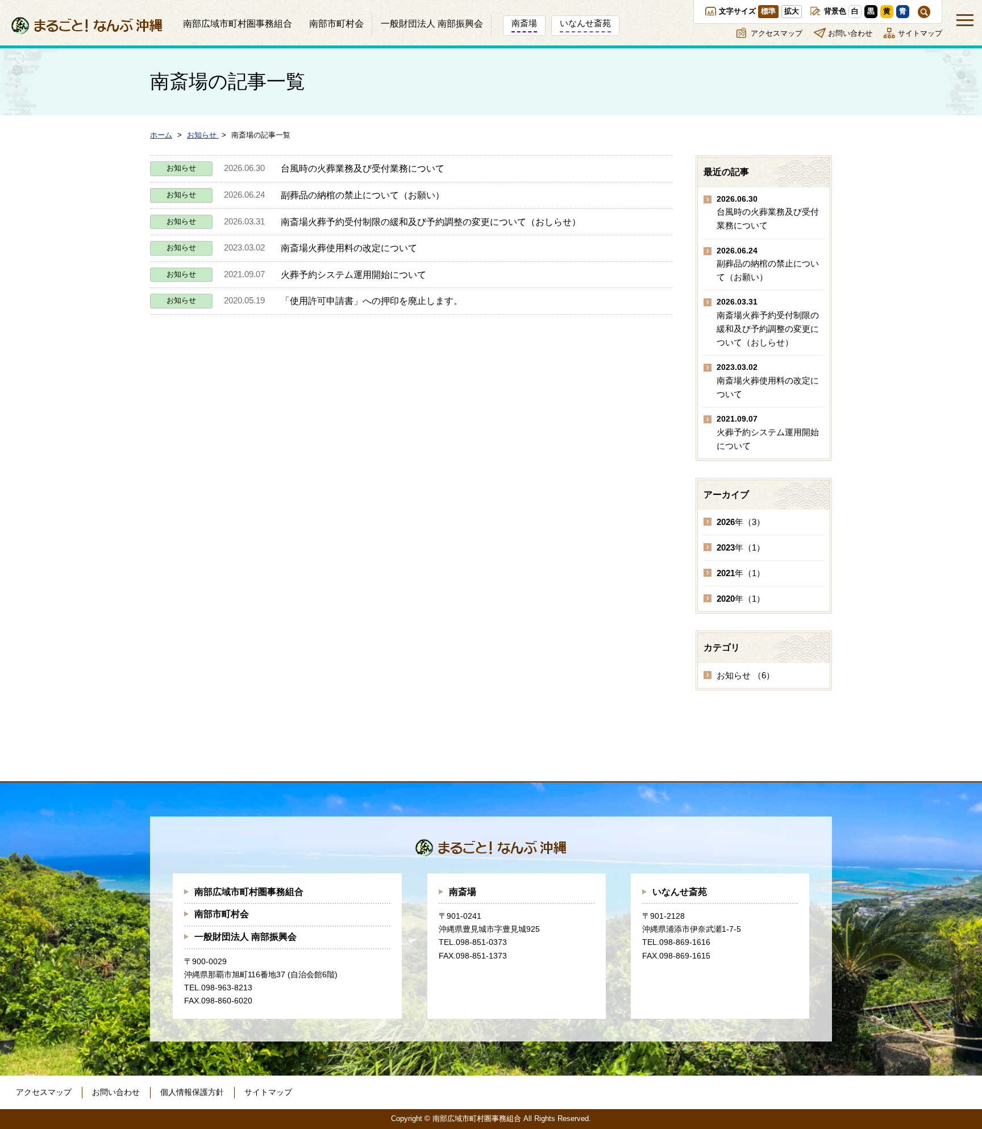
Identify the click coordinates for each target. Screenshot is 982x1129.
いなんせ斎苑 (679, 892)
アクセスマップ (776, 33)
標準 (768, 11)
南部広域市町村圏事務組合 (248, 892)
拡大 (791, 11)
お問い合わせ (850, 33)
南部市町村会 (221, 914)
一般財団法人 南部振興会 (245, 936)
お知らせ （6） (746, 675)
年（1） (741, 547)
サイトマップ (920, 33)
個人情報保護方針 (192, 1092)
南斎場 (462, 892)
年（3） (741, 522)
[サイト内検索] (924, 12)
